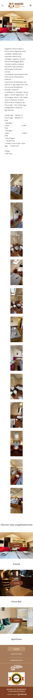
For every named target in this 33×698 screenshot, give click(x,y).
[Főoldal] (16, 5)
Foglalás (16, 649)
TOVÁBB (16, 545)
